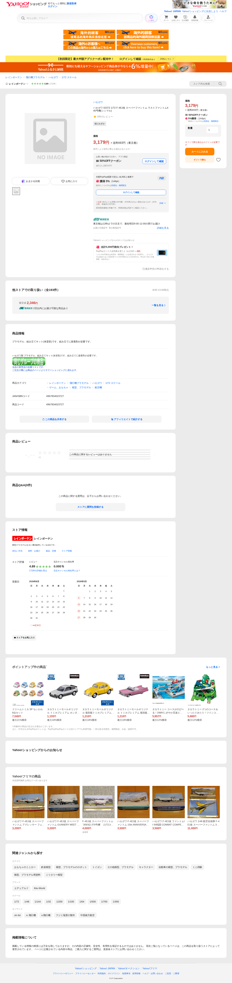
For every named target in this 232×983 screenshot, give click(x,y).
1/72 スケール (69, 77)
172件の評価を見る (38, 570)
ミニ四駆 (197, 867)
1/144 (38, 901)
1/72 (16, 901)
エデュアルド (21, 888)
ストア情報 (67, 551)
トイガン (97, 867)
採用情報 (136, 973)
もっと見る (212, 667)
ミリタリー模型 (54, 874)
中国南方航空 (87, 915)
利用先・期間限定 (118, 185)
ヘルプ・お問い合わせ (152, 973)
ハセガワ (53, 77)
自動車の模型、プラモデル (173, 867)
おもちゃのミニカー (25, 867)
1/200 (59, 901)
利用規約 (102, 973)
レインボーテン (13, 77)
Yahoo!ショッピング (86, 968)
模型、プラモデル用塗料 (27, 874)
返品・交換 (51, 551)
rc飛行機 (45, 915)
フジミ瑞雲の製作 (65, 915)
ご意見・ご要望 (172, 973)
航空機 (98, 387)
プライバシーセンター (85, 973)
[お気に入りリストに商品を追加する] (218, 159)
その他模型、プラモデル (120, 867)
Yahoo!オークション (129, 968)
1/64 (81, 901)
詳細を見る (163, 228)
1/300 (116, 901)
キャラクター (146, 867)
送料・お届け (34, 551)
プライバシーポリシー (63, 973)
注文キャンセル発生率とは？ (67, 570)
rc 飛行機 (31, 915)
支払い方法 (17, 551)
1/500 (93, 901)
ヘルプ (223, 11)
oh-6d (17, 915)
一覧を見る (158, 305)
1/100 (71, 901)
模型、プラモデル (81, 387)
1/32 (48, 901)
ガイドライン (114, 973)
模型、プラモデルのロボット (71, 867)
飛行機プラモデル (35, 77)
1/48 (26, 901)
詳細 (161, 203)
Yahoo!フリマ (149, 968)
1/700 (104, 901)
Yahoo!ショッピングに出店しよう (200, 11)
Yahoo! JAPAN (172, 11)
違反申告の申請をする (157, 268)
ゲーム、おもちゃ (58, 387)
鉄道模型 (46, 867)
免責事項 (126, 973)
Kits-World (39, 888)
